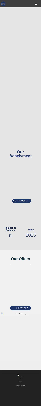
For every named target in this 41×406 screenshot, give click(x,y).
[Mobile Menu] (36, 3)
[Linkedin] (27, 391)
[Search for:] (39, 3)
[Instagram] (14, 391)
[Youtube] (24, 398)
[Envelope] (34, 391)
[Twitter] (20, 391)
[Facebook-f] (7, 391)
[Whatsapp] (17, 398)
